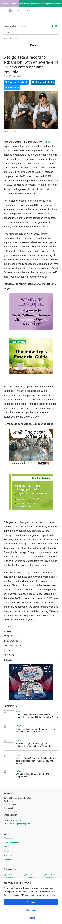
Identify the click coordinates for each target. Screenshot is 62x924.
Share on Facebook (17, 82)
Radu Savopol (11, 641)
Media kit (22, 26)
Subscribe (14, 38)
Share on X (13, 87)
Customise (31, 910)
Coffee (7, 632)
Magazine (8, 860)
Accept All (31, 902)
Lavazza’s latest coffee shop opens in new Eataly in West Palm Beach (36, 730)
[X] (56, 26)
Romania (8, 660)
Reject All (31, 918)
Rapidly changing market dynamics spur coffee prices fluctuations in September (35, 744)
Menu (33, 45)
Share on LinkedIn (44, 82)
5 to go (46, 142)
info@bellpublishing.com (20, 824)
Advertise (8, 855)
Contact (13, 26)
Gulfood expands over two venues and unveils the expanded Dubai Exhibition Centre (37, 715)
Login (6, 38)
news (18, 711)
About (6, 26)
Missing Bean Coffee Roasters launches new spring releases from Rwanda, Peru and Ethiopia (37, 761)
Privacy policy (9, 838)
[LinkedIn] (52, 26)
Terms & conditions (12, 842)
